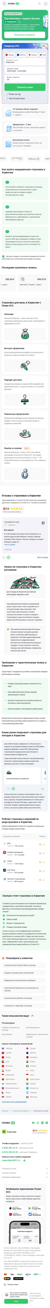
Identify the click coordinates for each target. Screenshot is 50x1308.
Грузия (34, 55)
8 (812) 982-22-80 (10, 1152)
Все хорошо (9, 530)
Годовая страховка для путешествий (18, 973)
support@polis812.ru (11, 1160)
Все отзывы (43, 557)
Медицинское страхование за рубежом (19, 980)
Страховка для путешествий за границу (20, 965)
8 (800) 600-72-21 (10, 1148)
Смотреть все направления (14, 1102)
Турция (11, 55)
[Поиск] (39, 3)
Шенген (22, 55)
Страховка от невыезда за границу (18, 1006)
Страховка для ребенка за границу (18, 998)
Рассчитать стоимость (24, 35)
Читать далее (9, 545)
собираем (16, 1293)
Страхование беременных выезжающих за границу (21, 989)
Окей (16, 1301)
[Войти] (45, 3)
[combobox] (25, 61)
